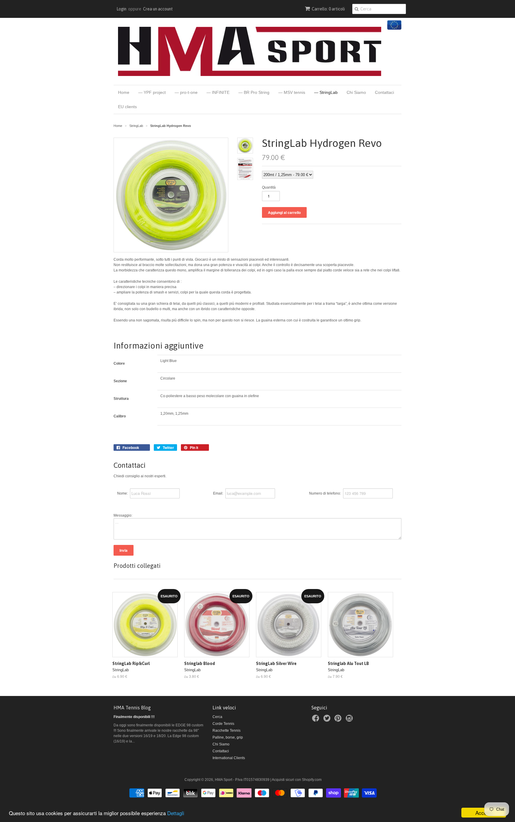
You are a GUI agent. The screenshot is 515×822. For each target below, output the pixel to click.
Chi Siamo (356, 92)
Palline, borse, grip (227, 737)
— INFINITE (218, 92)
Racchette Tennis (226, 730)
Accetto (483, 812)
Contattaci (384, 92)
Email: (218, 493)
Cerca (217, 717)
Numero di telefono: (325, 493)
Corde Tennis (223, 724)
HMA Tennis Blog (132, 707)
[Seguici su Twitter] (327, 720)
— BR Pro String (253, 92)
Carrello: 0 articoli (328, 9)
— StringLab (326, 92)
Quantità (269, 187)
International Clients (228, 758)
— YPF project (152, 92)
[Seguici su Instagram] (350, 720)
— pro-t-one (186, 92)
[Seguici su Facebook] (316, 720)
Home (123, 92)
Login (121, 9)
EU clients (127, 106)
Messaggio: (123, 515)
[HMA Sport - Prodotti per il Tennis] (249, 51)
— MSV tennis (291, 92)
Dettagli (175, 813)
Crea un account (158, 9)
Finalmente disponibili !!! (134, 717)
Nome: (122, 493)
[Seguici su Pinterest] (338, 720)
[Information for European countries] (393, 29)
